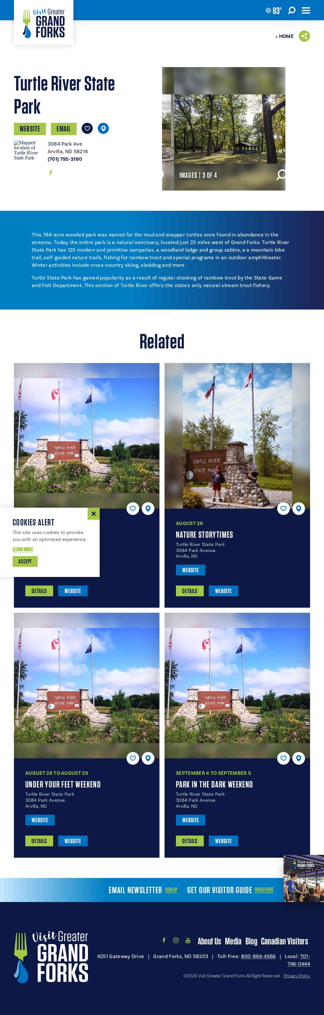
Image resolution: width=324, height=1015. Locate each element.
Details (39, 591)
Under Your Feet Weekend (63, 784)
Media (233, 941)
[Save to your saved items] (87, 128)
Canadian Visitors (284, 941)
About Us (209, 941)
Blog (251, 941)
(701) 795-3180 (65, 159)
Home (286, 36)
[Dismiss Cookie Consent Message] (94, 514)
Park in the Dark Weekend (214, 784)
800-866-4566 (258, 956)
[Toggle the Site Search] (292, 10)
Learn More (23, 549)
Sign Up (171, 890)
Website (30, 128)
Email (64, 128)
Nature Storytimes (205, 534)
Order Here (264, 890)
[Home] (43, 22)
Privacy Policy (297, 976)
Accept (25, 561)
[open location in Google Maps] (28, 150)
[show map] (103, 128)
